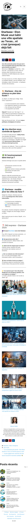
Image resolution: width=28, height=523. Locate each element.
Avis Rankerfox (12, 514)
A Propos (21, 512)
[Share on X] (6, 60)
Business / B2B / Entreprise (7, 52)
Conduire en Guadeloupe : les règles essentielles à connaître (13, 472)
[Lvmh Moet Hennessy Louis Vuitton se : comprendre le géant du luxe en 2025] (14, 381)
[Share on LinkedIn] (13, 60)
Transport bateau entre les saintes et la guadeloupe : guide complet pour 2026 (13, 499)
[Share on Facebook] (3, 60)
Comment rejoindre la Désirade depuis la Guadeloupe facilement (12, 492)
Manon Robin (4, 50)
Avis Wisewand (20, 514)
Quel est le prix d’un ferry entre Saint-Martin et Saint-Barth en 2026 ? (13, 506)
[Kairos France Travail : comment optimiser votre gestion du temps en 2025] (14, 402)
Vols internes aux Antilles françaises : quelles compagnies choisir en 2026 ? (13, 486)
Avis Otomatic (18, 516)
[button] (20, 7)
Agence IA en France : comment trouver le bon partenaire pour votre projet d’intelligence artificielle (14, 345)
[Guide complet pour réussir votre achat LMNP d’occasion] (14, 287)
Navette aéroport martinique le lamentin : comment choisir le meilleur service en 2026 (13, 479)
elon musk (6, 447)
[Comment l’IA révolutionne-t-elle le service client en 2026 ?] (14, 310)
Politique (6, 512)
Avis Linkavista (10, 516)
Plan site (6, 514)
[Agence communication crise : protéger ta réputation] (14, 359)
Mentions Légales (14, 512)
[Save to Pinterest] (10, 60)
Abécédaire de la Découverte (14, 518)
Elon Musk (11, 230)
